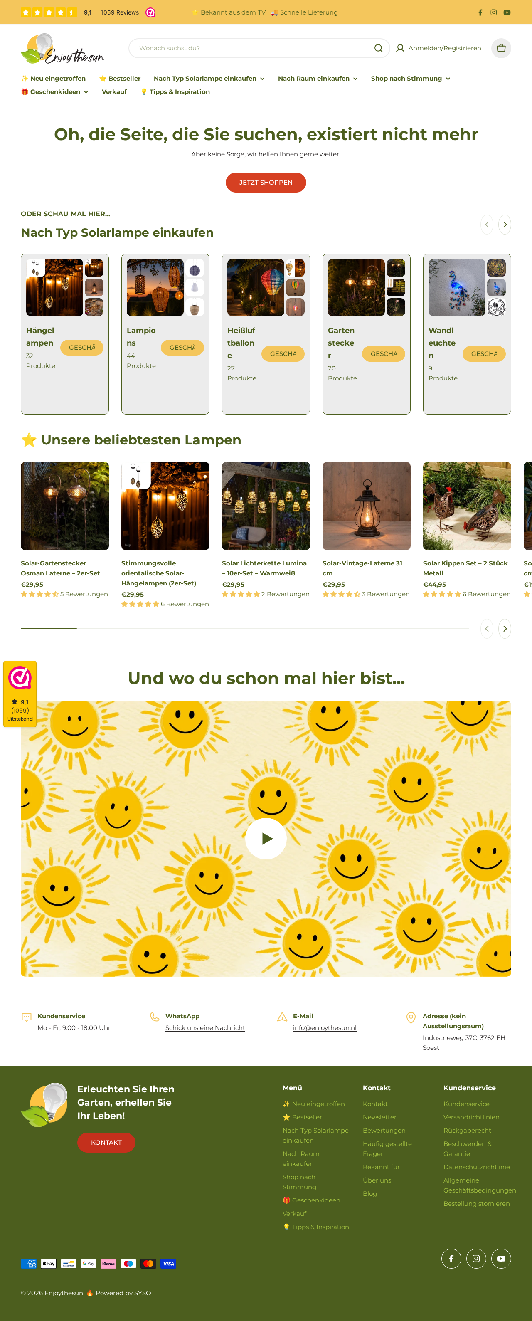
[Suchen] (379, 48)
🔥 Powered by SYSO (118, 1293)
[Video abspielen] (266, 839)
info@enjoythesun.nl (325, 1028)
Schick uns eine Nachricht (205, 1028)
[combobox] (259, 48)
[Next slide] (504, 225)
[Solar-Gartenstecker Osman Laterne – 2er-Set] (65, 506)
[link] (94, 268)
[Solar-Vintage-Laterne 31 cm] (367, 506)
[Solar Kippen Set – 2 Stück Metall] (467, 506)
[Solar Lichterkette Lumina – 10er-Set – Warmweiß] (266, 506)
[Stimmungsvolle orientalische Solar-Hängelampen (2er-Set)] (165, 506)
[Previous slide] (486, 225)
